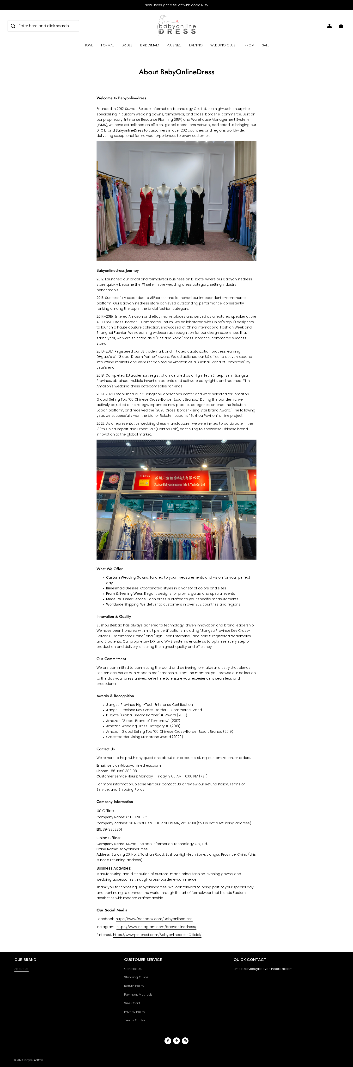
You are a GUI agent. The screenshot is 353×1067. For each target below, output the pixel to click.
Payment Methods (138, 994)
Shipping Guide (136, 977)
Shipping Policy (131, 789)
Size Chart (132, 1003)
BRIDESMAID (149, 45)
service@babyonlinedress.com (134, 765)
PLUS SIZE (174, 45)
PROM (249, 45)
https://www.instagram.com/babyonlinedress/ (156, 926)
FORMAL (107, 45)
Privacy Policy (134, 1012)
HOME (88, 45)
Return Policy (134, 986)
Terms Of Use (135, 1020)
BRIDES (127, 45)
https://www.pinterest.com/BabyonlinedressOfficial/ (157, 934)
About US (21, 968)
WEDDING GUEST (223, 45)
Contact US (171, 784)
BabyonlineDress (33, 1060)
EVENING (196, 45)
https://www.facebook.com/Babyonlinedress (154, 918)
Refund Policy (216, 784)
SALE (265, 45)
